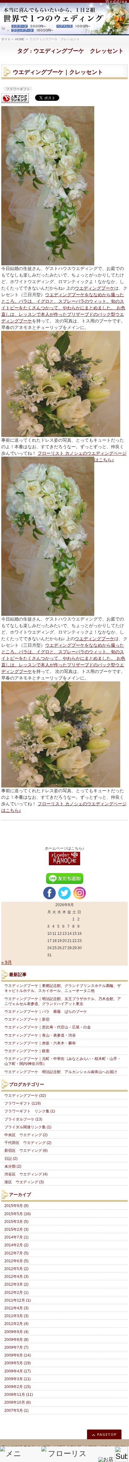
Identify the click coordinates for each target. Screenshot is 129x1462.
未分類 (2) (12, 1166)
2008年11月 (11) (18, 1394)
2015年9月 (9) (16, 1206)
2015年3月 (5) (16, 1221)
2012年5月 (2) (16, 1269)
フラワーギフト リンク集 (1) (29, 1111)
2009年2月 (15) (17, 1387)
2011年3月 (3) (16, 1316)
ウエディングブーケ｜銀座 (26, 1051)
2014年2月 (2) (16, 1245)
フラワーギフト (18, 89)
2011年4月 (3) (16, 1308)
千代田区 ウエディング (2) (27, 1143)
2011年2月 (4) (16, 1324)
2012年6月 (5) (16, 1261)
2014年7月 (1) (16, 1237)
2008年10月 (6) (17, 1402)
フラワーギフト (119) (22, 1103)
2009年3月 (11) (17, 1379)
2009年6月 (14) (17, 1355)
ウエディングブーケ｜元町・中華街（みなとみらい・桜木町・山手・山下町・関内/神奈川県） (62, 1061)
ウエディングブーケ (94, 288)
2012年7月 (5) (16, 1253)
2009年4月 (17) (17, 1371)
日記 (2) (11, 1158)
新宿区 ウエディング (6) (26, 1150)
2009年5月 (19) (17, 1363)
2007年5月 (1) (16, 1410)
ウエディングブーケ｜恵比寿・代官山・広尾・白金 (47, 1027)
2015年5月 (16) (17, 1214)
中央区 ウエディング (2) (26, 1135)
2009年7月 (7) (16, 1347)
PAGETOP (107, 1434)
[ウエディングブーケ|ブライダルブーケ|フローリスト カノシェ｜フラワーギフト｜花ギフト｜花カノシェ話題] (64, 17)
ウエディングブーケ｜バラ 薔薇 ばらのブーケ (45, 1011)
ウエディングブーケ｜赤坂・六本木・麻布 (40, 1043)
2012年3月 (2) (16, 1284)
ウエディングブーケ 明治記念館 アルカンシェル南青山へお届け (60, 1072)
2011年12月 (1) (17, 1300)
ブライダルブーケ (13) (23, 1119)
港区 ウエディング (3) (24, 1182)
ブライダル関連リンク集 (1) (27, 1127)
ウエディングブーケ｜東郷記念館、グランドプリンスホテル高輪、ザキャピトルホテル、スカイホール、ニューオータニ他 (62, 988)
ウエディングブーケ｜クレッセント (58, 72)
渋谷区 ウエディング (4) (26, 1174)
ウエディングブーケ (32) (25, 1095)
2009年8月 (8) (16, 1339)
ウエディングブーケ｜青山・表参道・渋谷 (40, 1035)
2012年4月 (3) (16, 1276)
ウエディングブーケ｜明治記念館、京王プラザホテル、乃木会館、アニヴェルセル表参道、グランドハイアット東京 (62, 1001)
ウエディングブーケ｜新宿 (26, 1019)
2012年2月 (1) (16, 1292)
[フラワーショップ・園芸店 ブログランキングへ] (15, 98)
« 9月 (6, 962)
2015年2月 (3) (16, 1229)
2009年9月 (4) (16, 1332)
